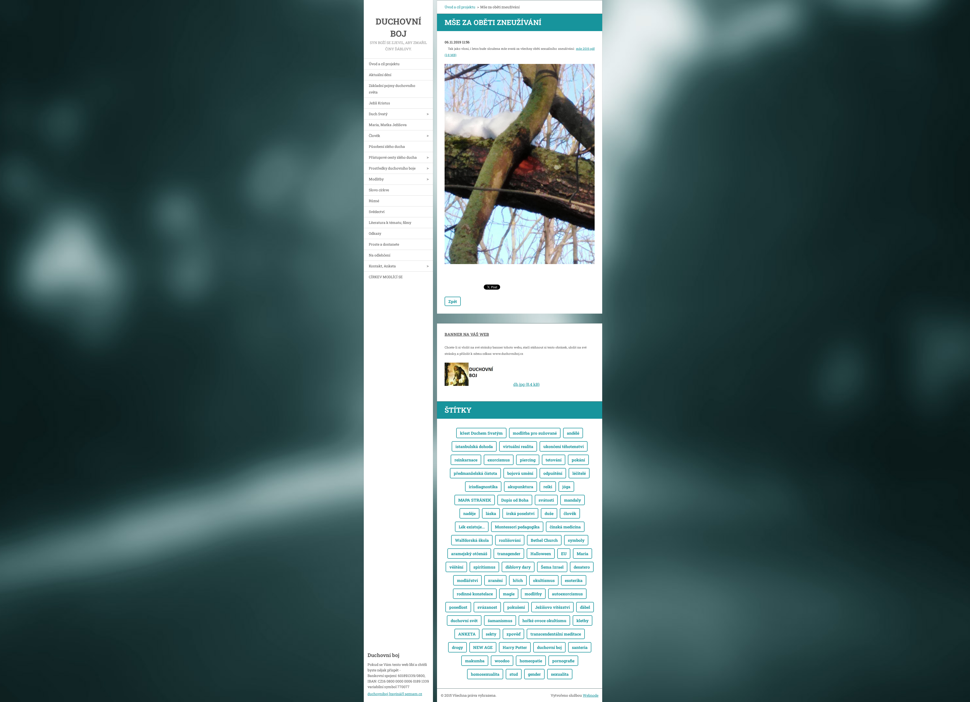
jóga (566, 486)
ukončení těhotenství (563, 446)
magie (509, 593)
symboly (576, 540)
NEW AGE (483, 647)
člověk (570, 513)
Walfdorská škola (472, 540)
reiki (547, 486)
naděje (469, 513)
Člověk (374, 135)
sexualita (560, 674)
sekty (491, 634)
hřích (518, 580)
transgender (508, 553)
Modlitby (376, 179)
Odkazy (375, 233)
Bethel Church (544, 540)
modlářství (467, 580)
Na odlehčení (379, 255)
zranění (495, 580)
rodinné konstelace (475, 593)
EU (564, 553)
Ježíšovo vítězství (552, 607)
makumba (474, 660)
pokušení (516, 607)
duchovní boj (549, 647)
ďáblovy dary (518, 567)
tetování (554, 459)
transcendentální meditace (555, 634)
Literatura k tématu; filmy (390, 222)
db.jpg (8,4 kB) (526, 384)
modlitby (533, 593)
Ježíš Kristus (379, 103)
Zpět (452, 301)
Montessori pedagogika (517, 526)
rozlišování (510, 540)
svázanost (487, 607)
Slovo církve (379, 190)
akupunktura (520, 486)
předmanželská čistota (475, 473)
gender (534, 674)
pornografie (563, 660)
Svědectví (376, 211)
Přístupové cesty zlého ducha (393, 157)
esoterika (574, 580)
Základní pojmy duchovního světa (392, 89)
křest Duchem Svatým (481, 433)
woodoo (502, 660)
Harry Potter (515, 647)
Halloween (540, 553)
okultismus (544, 580)
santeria (580, 647)
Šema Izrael (552, 567)
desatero (582, 567)
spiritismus (484, 567)
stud (514, 674)
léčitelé (579, 473)
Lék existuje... (472, 526)
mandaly (572, 500)
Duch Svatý (378, 113)
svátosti (546, 500)
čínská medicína (565, 526)
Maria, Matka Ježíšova (388, 124)
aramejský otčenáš (469, 553)
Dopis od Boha (514, 500)
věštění (456, 567)
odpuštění (552, 473)
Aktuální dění (380, 74)
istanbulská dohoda (474, 446)
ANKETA (467, 634)
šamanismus (500, 620)
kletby (582, 620)
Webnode (590, 695)
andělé (573, 433)
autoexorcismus (567, 593)
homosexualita (485, 674)
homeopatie (531, 660)
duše (549, 513)
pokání (578, 459)
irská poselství (520, 513)
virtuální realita (518, 446)
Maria (582, 553)
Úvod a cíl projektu (384, 63)
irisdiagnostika (483, 486)
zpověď (513, 634)
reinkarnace (465, 459)
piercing (528, 459)
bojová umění (520, 473)
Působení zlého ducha (387, 146)
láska (491, 513)
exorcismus (499, 459)
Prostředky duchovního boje (392, 168)
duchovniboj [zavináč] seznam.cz (395, 693)
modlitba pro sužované (535, 433)
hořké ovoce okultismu (544, 620)
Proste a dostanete (384, 244)
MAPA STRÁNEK (474, 500)
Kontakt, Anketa (382, 266)
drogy (457, 647)
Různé (374, 200)
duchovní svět (464, 620)
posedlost (458, 607)
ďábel (585, 607)
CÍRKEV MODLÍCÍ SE (386, 276)
